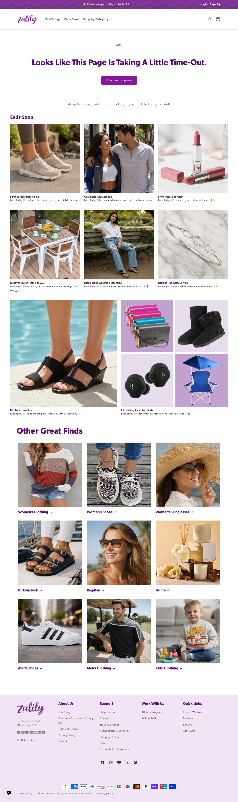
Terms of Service (68, 728)
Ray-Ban (93, 590)
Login (204, 4)
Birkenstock (28, 590)
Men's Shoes (28, 668)
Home (161, 590)
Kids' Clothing (167, 668)
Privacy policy (63, 793)
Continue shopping (119, 80)
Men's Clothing (99, 668)
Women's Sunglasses (172, 512)
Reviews (188, 718)
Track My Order (109, 724)
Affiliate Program (151, 712)
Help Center (107, 712)
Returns (105, 743)
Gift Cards (189, 730)
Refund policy (44, 793)
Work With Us (152, 703)
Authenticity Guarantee (115, 730)
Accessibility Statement (114, 749)
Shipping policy (104, 793)
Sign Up (215, 4)
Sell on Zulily (149, 718)
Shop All (188, 724)
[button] (97, 19)
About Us (65, 703)
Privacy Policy (66, 735)
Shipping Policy (109, 737)
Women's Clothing (33, 512)
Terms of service (83, 793)
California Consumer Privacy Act (75, 720)
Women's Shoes (99, 512)
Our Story (64, 712)
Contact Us (107, 718)
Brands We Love (192, 712)
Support (106, 703)
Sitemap (63, 741)
